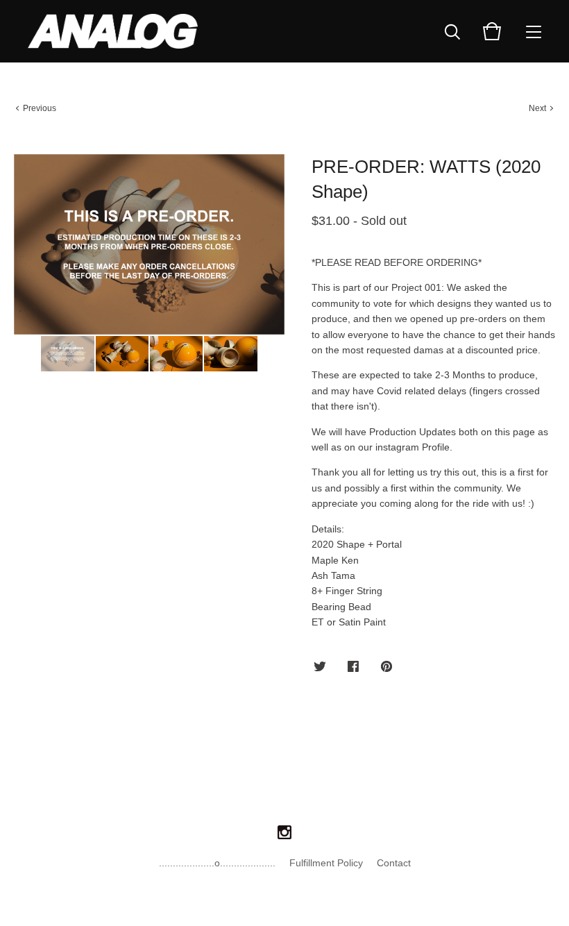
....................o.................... (217, 862)
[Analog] (113, 31)
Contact (394, 862)
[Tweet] (320, 667)
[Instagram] (284, 833)
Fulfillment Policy (326, 862)
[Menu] (533, 31)
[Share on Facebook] (353, 667)
